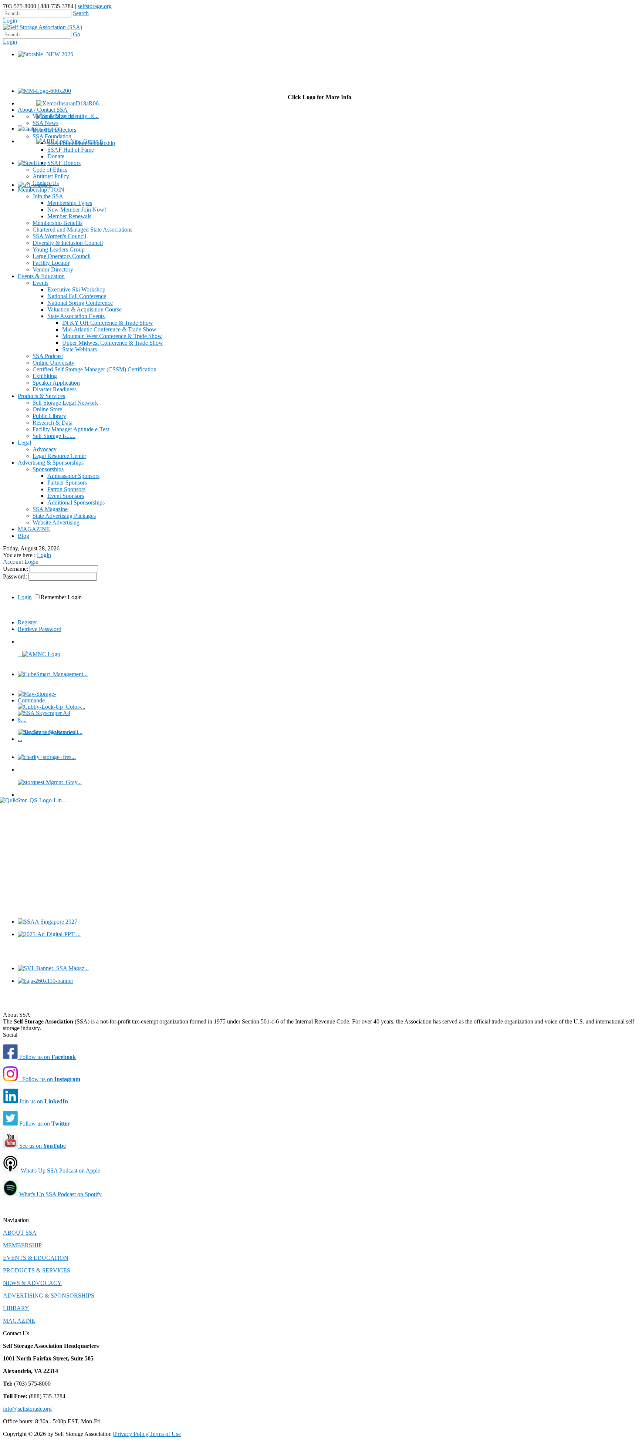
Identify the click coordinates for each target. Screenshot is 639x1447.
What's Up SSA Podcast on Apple (60, 1170)
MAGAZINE (19, 1321)
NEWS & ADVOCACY (32, 1283)
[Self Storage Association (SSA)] (42, 27)
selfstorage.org (95, 6)
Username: (16, 569)
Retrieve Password (39, 629)
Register (27, 622)
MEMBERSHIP (22, 1245)
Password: (15, 576)
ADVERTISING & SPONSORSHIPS (48, 1295)
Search (81, 13)
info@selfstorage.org (27, 1409)
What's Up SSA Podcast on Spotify (60, 1194)
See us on (42, 1146)
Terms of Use (165, 1434)
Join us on (43, 1101)
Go (76, 34)
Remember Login (61, 597)
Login (10, 20)
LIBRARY (16, 1308)
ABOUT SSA (20, 1233)
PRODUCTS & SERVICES (36, 1270)
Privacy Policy (131, 1434)
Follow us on (47, 1057)
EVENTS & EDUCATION (35, 1258)
